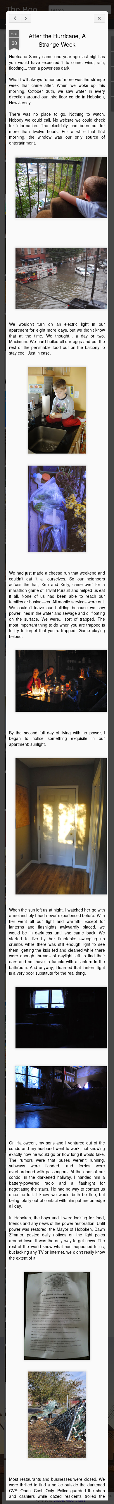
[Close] (99, 18)
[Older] (25, 18)
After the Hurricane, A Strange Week (57, 39)
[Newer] (14, 18)
